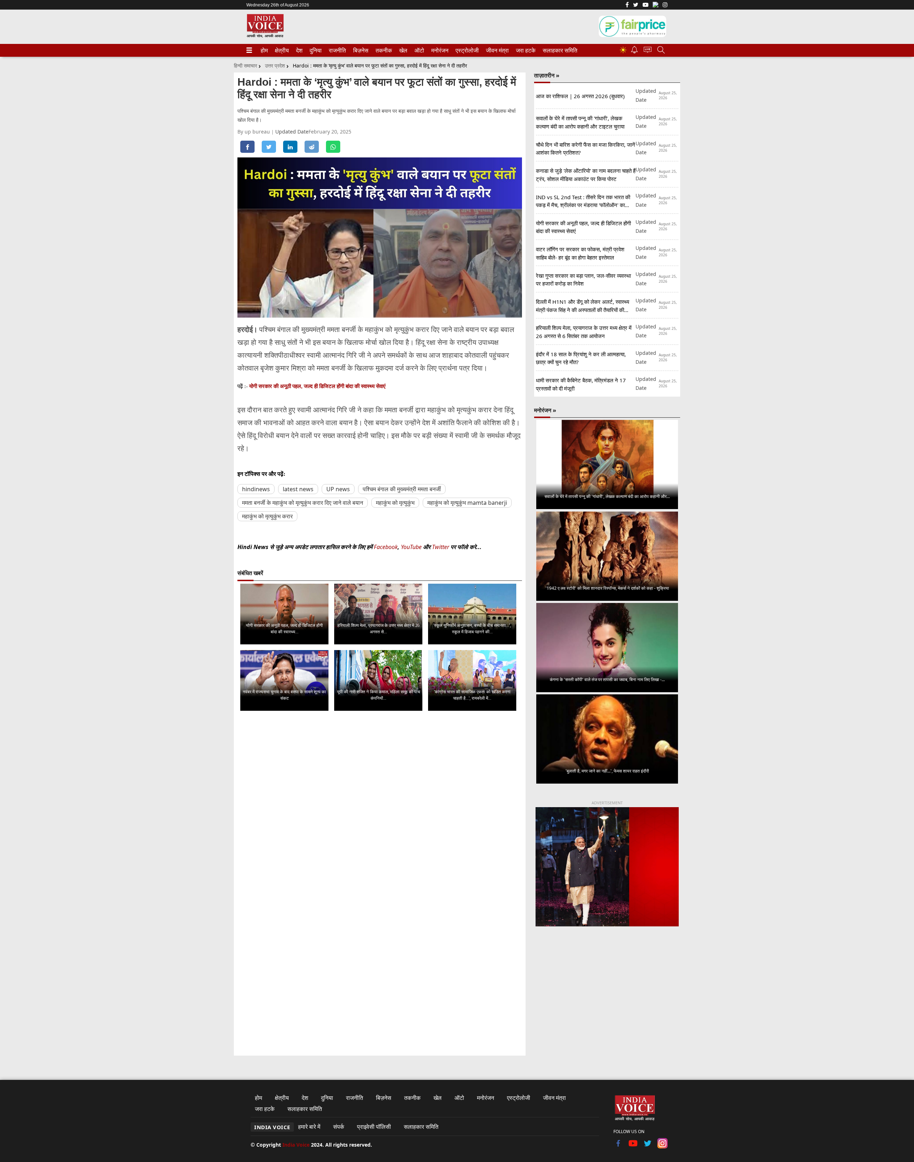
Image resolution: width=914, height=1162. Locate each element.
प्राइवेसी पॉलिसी (374, 1127)
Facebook (386, 547)
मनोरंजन (438, 50)
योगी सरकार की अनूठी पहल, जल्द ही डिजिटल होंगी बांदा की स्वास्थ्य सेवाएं (317, 386)
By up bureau (254, 131)
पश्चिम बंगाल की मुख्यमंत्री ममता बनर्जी (402, 489)
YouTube (412, 547)
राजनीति (336, 50)
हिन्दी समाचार (245, 65)
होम (264, 50)
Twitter (440, 547)
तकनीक (383, 50)
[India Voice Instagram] (665, 5)
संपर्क (338, 1127)
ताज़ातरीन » (546, 75)
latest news (298, 489)
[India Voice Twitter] (635, 5)
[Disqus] (379, 806)
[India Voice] (265, 36)
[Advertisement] (607, 991)
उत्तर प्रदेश (275, 65)
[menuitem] (264, 50)
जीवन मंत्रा (496, 50)
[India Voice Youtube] (645, 5)
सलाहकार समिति (558, 50)
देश (299, 50)
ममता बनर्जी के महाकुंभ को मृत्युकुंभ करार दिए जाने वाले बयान (302, 503)
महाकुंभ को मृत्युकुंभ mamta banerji (467, 503)
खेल (402, 50)
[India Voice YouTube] (633, 1146)
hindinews (256, 489)
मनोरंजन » (545, 410)
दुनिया (315, 50)
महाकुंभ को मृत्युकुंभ (395, 503)
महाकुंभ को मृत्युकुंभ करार (267, 516)
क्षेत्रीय (281, 50)
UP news (338, 489)
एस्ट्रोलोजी (466, 50)
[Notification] (634, 52)
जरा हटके (524, 50)
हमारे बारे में (309, 1127)
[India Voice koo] (655, 6)
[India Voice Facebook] (627, 5)
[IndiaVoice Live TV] (648, 51)
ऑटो (419, 50)
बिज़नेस (360, 50)
